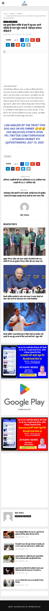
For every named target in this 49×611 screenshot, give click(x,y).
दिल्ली (10, 21)
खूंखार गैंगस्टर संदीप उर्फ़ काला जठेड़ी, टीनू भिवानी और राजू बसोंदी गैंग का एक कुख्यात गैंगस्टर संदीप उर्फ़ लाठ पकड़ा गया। (23, 260)
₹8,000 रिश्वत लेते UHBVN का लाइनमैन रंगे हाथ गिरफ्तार (29, 581)
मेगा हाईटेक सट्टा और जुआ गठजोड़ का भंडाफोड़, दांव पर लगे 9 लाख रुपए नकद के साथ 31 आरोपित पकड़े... (29, 545)
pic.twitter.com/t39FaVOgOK (24, 135)
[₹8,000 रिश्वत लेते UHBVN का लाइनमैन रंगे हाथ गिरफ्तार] (8, 582)
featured (7, 156)
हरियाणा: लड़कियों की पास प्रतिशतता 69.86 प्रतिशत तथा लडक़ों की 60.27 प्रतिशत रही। (24, 181)
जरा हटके (6, 21)
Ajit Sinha (8, 34)
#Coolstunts (26, 132)
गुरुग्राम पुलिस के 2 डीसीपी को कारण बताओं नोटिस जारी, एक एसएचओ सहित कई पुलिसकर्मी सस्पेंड (29, 557)
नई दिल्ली (15, 21)
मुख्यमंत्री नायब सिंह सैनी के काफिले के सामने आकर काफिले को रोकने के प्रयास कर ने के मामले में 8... (29, 569)
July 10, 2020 (35, 142)
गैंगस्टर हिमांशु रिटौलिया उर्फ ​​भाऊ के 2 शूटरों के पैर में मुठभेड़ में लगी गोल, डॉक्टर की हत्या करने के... (29, 533)
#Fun (39, 132)
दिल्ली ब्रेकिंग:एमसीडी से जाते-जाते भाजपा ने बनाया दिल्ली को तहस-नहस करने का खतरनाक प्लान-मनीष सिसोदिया (23, 298)
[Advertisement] (24, 480)
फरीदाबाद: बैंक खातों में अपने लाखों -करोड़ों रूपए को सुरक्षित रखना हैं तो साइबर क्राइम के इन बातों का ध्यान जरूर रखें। (24, 194)
